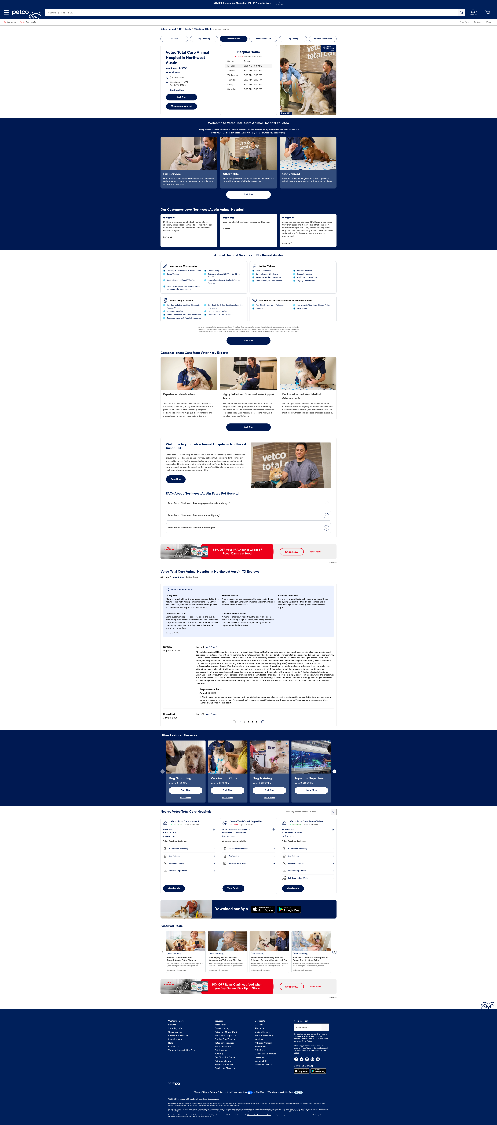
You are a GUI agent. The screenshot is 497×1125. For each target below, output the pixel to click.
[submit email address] (325, 1027)
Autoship (219, 1054)
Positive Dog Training (225, 1039)
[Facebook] (296, 1059)
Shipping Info (175, 1029)
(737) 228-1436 (177, 78)
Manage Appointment (181, 106)
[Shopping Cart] (487, 12)
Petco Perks (220, 1025)
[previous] (234, 722)
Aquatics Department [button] (323, 39)
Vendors (259, 1039)
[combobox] (311, 812)
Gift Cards (260, 1050)
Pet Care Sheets (223, 1061)
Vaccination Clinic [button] (263, 39)
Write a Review (173, 72)
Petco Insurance (223, 1047)
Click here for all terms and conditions (259, 1115)
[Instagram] (312, 1059)
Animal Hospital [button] (233, 39)
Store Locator (175, 1039)
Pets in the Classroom (225, 1068)
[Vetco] (174, 1083)
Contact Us (173, 1047)
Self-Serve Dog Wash (225, 1036)
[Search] (461, 12)
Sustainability (261, 1061)
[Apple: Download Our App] (301, 1071)
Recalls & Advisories (178, 1036)
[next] (263, 722)
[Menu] (6, 12)
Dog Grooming (222, 1029)
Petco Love (260, 1047)
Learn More (185, 798)
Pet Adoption (221, 1050)
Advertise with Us (263, 1065)
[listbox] (248, 680)
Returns (172, 1025)
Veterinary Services (224, 1043)
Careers (259, 1025)
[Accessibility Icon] (299, 1092)
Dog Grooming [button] (204, 39)
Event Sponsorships (264, 1036)
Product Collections (225, 1065)
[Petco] (26, 12)
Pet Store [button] (174, 39)
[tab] (248, 503)
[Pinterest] (307, 1059)
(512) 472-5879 (169, 836)
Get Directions (177, 90)
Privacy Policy (217, 1092)
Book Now (181, 97)
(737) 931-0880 (288, 836)
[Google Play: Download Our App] (318, 1071)
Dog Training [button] (293, 39)
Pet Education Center (225, 1058)
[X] (301, 1059)
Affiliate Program (263, 1043)
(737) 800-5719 (228, 836)
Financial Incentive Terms (307, 1050)
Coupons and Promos (265, 1054)
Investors (259, 1058)
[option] (248, 680)
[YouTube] (318, 1059)
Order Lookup (175, 1032)
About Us (259, 1029)
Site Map (260, 1092)
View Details (174, 888)
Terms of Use (311, 1048)
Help (170, 1043)
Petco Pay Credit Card (226, 1032)
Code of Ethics (262, 1032)
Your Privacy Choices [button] (237, 1092)
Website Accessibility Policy (182, 1050)
